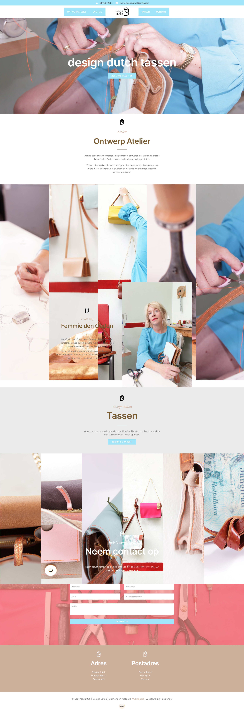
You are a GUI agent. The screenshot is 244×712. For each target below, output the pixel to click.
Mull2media (138, 699)
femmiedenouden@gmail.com (134, 3)
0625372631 (106, 3)
